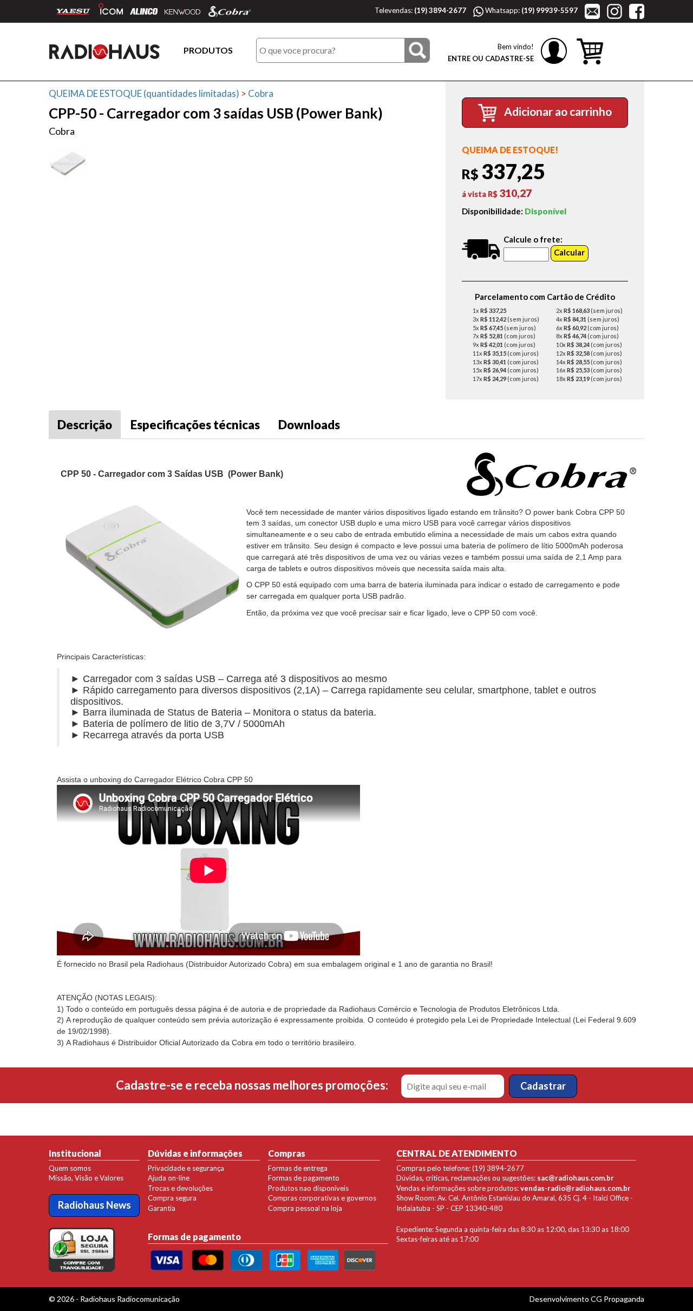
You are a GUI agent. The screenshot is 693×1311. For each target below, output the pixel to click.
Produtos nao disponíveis (308, 1188)
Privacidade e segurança (186, 1168)
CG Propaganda (617, 1298)
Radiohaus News (94, 1205)
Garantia (161, 1208)
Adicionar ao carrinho (557, 111)
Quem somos (70, 1168)
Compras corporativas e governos (322, 1198)
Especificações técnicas (195, 424)
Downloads (309, 424)
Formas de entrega (298, 1168)
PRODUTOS (208, 50)
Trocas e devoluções (180, 1188)
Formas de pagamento (303, 1178)
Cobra (260, 93)
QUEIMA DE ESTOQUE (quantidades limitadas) (144, 93)
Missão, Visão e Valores (86, 1178)
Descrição (84, 424)
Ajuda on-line (168, 1178)
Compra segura (172, 1198)
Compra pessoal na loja (305, 1208)
